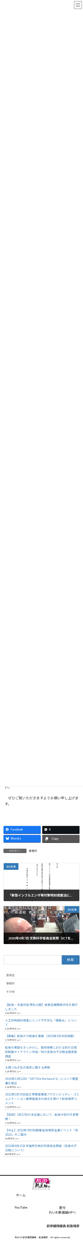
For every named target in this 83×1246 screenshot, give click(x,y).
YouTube (20, 1207)
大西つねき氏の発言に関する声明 (27, 1067)
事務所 (33, 851)
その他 (10, 991)
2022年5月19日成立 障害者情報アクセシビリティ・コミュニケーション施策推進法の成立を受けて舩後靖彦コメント (42, 1099)
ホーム (21, 1195)
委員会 (10, 975)
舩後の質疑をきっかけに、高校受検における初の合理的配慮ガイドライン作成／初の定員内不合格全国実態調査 (41, 1052)
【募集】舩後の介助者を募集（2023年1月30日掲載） (40, 1036)
